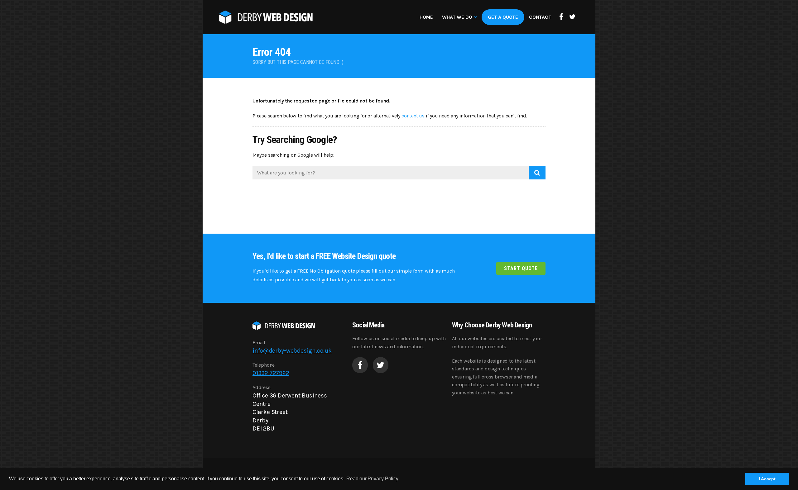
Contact (540, 17)
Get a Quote (503, 17)
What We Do (457, 17)
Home (426, 17)
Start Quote (521, 268)
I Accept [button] (767, 478)
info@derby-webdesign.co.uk (292, 350)
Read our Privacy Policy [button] (372, 478)
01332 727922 (270, 373)
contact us (413, 116)
